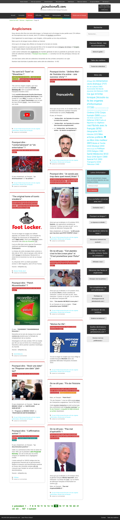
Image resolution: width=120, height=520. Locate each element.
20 (74, 506)
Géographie (94, 131)
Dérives (30, 15)
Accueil (13, 15)
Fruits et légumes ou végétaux (96, 123)
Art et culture (94, 87)
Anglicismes (29, 20)
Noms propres (57, 15)
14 (52, 506)
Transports (94, 162)
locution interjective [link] (60, 405)
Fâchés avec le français (79, 15)
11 (42, 506)
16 (60, 506)
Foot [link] (17, 239)
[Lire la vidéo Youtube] (27, 114)
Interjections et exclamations (68, 392)
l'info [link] (67, 479)
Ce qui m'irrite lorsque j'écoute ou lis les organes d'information (97, 101)
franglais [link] (76, 47)
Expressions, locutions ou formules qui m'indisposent (64, 261)
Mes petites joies (60, 1)
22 (13, 509)
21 (78, 506)
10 (38, 506)
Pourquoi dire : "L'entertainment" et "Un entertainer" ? (24, 145)
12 (45, 506)
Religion (97, 151)
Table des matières (82, 1)
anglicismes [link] (34, 52)
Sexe (91, 157)
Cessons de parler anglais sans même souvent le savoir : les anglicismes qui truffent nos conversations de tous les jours (64, 390)
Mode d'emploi (24, 1)
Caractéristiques (48, 1)
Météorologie (92, 148)
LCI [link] (56, 483)
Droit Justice (96, 118)
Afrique (91, 81)
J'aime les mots (13, 20)
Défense (93, 120)
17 (63, 506)
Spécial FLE (94, 159)
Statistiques (71, 1)
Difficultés (38, 15)
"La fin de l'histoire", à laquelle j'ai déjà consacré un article (65, 409)
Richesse (66, 15)
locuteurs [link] (51, 35)
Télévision (93, 164)
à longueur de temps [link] (64, 47)
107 (24, 509)
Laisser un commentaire (20, 132)
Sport (24, 271)
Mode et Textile (18, 271)
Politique (16, 477)
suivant (31, 509)
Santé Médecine (18, 354)
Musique (98, 146)
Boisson (102, 91)
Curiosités (21, 15)
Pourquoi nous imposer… (40, 54)
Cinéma (93, 112)
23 (17, 509)
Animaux (100, 84)
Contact (103, 517)
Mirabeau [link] (35, 239)
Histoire (92, 134)
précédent (18, 506)
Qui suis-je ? (106, 1)
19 (70, 506)
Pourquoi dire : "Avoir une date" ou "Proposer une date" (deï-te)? (27, 368)
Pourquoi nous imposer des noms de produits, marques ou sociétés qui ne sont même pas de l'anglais (25, 203)
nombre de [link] (15, 336)
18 (67, 506)
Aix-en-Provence (28, 241)
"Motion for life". (58, 324)
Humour (47, 15)
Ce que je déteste (94, 1)
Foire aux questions (36, 1)
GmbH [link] (25, 102)
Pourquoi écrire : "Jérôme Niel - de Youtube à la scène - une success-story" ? (65, 74)
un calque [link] (76, 400)
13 (48, 506)
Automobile (93, 89)
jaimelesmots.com (54, 6)
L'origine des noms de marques (20, 77)
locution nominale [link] (71, 407)
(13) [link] (36, 241)
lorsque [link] (18, 255)
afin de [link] (35, 466)
